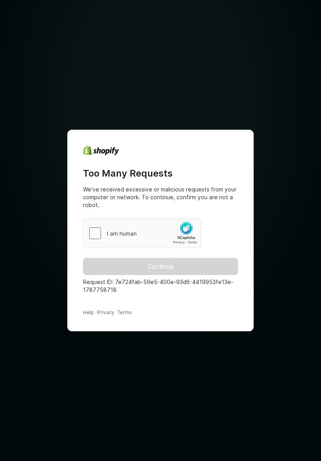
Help (88, 312)
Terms (124, 312)
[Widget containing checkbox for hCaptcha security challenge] (142, 233)
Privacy (105, 312)
